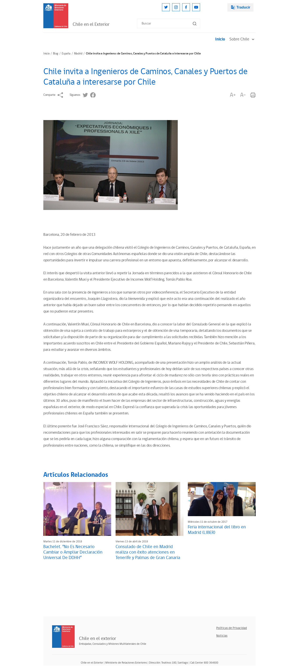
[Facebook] (186, 7)
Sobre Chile (239, 39)
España (66, 53)
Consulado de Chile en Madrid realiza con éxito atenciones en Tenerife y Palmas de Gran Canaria (148, 552)
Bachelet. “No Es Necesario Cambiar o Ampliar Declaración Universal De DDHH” (72, 552)
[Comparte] (60, 95)
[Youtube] (196, 7)
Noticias (221, 635)
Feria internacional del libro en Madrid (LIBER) (217, 530)
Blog (55, 53)
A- (243, 95)
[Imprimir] (253, 95)
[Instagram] (176, 7)
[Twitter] (166, 7)
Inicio (220, 39)
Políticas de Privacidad (231, 628)
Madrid (78, 53)
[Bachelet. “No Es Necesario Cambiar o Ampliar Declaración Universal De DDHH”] (77, 509)
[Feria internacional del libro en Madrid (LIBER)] (222, 499)
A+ (233, 95)
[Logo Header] (55, 15)
